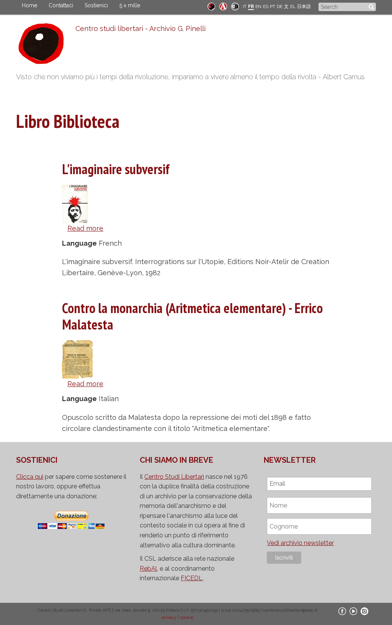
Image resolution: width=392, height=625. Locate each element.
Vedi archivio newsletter (300, 543)
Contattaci (61, 5)
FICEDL (192, 578)
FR (251, 6)
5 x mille (129, 5)
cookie (186, 617)
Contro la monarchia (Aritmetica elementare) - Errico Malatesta (192, 316)
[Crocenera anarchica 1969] (235, 6)
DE (280, 6)
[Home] (45, 45)
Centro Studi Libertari (174, 476)
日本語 (304, 6)
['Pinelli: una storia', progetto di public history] (211, 6)
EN (258, 6)
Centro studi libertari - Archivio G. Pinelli (140, 28)
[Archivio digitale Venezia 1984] (223, 6)
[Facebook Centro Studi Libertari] (342, 611)
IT (245, 6)
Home (29, 5)
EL (293, 6)
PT (272, 6)
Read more (85, 228)
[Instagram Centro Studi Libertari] (364, 611)
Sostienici (96, 5)
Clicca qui (29, 476)
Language (79, 243)
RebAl (148, 568)
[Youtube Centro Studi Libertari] (353, 611)
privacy (169, 617)
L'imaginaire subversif (116, 169)
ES (265, 6)
